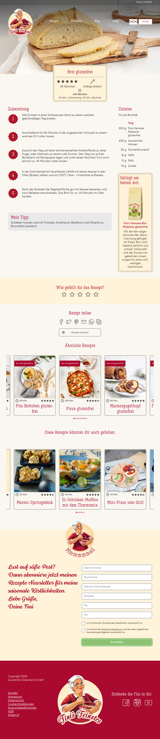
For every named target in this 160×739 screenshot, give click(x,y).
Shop (115, 21)
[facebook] (61, 322)
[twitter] (68, 322)
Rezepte (54, 21)
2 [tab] (75, 418)
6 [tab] (82, 418)
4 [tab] (79, 418)
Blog (97, 21)
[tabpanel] (80, 385)
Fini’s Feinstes (20, 22)
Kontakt (139, 2)
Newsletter (148, 2)
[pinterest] (76, 322)
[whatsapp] (91, 322)
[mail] (84, 322)
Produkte (76, 21)
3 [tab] (77, 418)
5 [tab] (81, 418)
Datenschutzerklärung (112, 629)
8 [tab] (86, 418)
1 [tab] (73, 418)
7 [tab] (84, 418)
